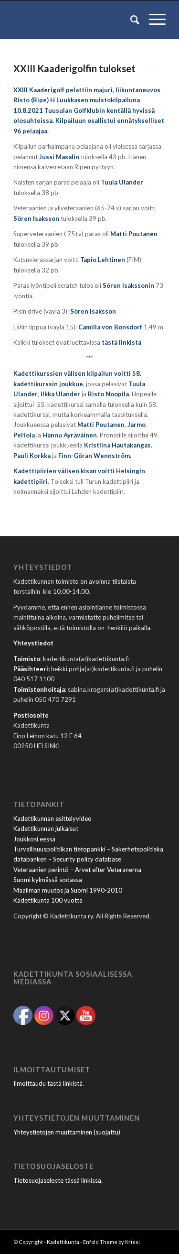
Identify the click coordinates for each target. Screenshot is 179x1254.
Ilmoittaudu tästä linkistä (48, 1083)
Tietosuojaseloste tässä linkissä (57, 1180)
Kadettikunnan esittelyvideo (52, 818)
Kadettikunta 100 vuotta (48, 900)
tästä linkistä (121, 342)
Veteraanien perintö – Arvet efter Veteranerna (77, 869)
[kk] (74, 19)
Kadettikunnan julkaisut (45, 828)
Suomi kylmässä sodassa (47, 879)
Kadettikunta (63, 1242)
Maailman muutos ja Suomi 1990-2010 (67, 890)
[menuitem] (130, 19)
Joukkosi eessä (34, 839)
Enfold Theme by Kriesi (111, 1242)
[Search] (130, 19)
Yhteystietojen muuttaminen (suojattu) (66, 1132)
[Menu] (152, 19)
